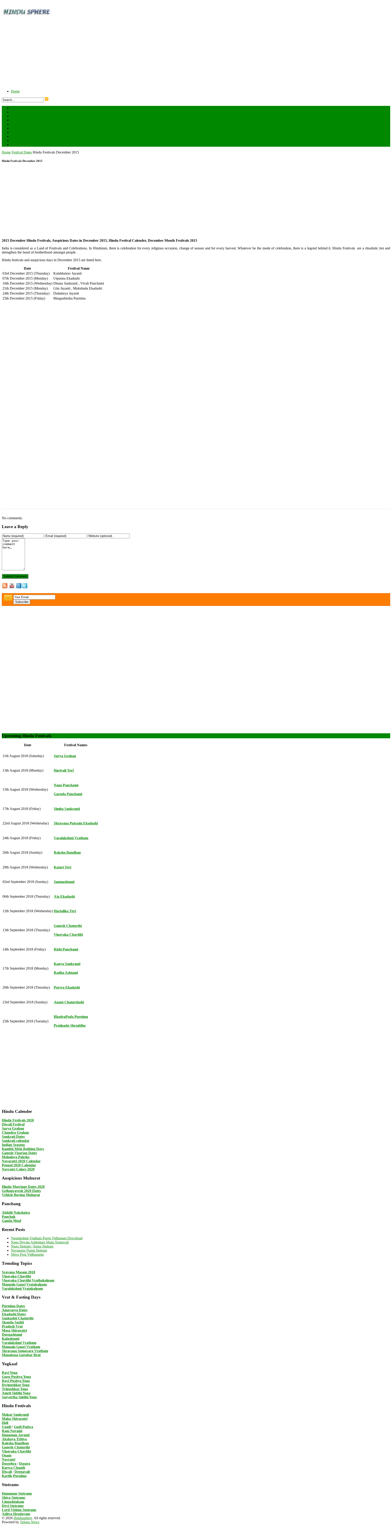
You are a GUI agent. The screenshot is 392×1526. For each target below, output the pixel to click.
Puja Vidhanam (22, 128)
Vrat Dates (22, 144)
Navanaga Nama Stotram (29, 1250)
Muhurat (17, 124)
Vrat (14, 140)
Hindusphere (23, 1518)
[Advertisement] (138, 54)
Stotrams (21, 136)
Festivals (17, 112)
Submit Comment (15, 576)
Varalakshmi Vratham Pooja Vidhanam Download (47, 1238)
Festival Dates (25, 108)
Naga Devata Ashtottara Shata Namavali (40, 1242)
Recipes (16, 132)
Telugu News (29, 1522)
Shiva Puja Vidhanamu (27, 1254)
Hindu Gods (24, 116)
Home (15, 91)
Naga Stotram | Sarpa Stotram (32, 1246)
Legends (17, 120)
